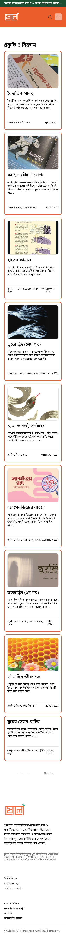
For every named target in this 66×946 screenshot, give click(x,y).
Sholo (11, 931)
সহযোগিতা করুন (13, 918)
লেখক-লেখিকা (12, 903)
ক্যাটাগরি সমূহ (11, 883)
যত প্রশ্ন (8, 913)
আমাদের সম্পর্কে (13, 888)
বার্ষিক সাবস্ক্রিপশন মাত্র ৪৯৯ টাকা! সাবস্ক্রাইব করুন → (33, 3)
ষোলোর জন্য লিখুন (14, 908)
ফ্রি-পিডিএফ (10, 878)
